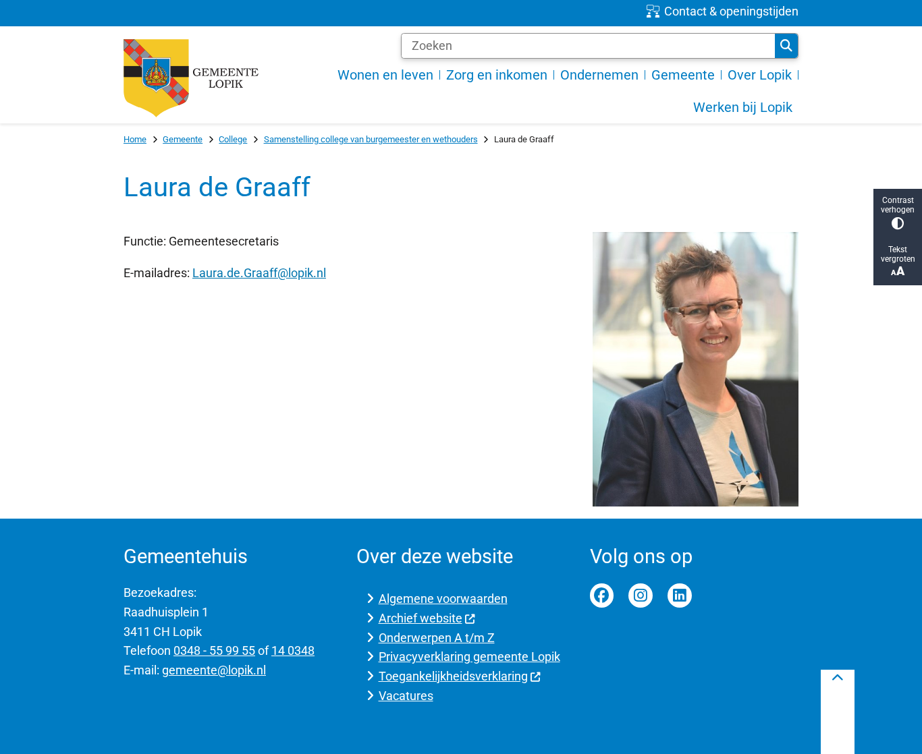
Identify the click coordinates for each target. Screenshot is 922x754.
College (233, 139)
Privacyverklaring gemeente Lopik (469, 656)
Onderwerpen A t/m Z (437, 638)
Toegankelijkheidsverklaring (453, 676)
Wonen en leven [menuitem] (385, 75)
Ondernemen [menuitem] (599, 75)
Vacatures (406, 696)
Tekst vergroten (898, 254)
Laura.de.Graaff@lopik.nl (259, 273)
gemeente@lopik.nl (214, 670)
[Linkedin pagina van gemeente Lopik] (680, 595)
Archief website (420, 618)
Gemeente (182, 139)
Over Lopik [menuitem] (760, 75)
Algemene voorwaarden (443, 598)
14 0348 (293, 650)
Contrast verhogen (898, 205)
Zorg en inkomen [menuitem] (496, 75)
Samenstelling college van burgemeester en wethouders (371, 139)
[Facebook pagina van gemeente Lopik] (602, 595)
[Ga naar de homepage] (191, 78)
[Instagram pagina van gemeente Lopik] (640, 595)
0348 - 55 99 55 (214, 650)
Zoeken (786, 46)
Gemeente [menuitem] (683, 75)
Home (135, 139)
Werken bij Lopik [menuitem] (742, 107)
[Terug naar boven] (838, 712)
